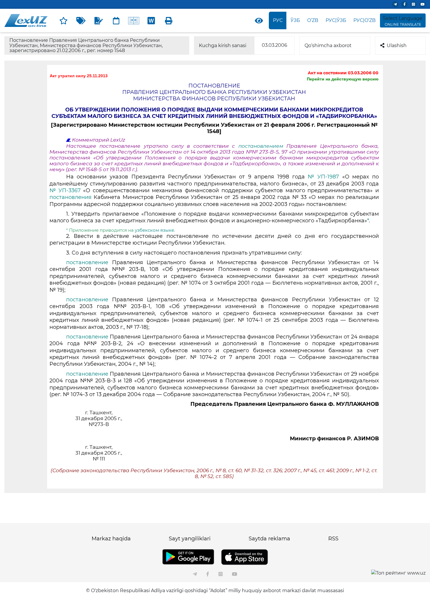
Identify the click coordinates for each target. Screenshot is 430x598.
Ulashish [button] (397, 45)
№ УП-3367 (66, 190)
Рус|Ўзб (336, 20)
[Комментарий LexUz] (98, 20)
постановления (71, 197)
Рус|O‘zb (364, 20)
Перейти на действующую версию (343, 79)
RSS (333, 538)
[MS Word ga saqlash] (151, 20)
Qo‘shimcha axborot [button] (328, 45)
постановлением (260, 146)
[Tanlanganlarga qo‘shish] (63, 20)
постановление (89, 262)
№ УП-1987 (325, 176)
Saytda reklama (269, 538)
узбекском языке (154, 230)
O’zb (312, 20)
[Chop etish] (169, 20)
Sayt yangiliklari (190, 538)
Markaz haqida (111, 538)
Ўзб (295, 20)
